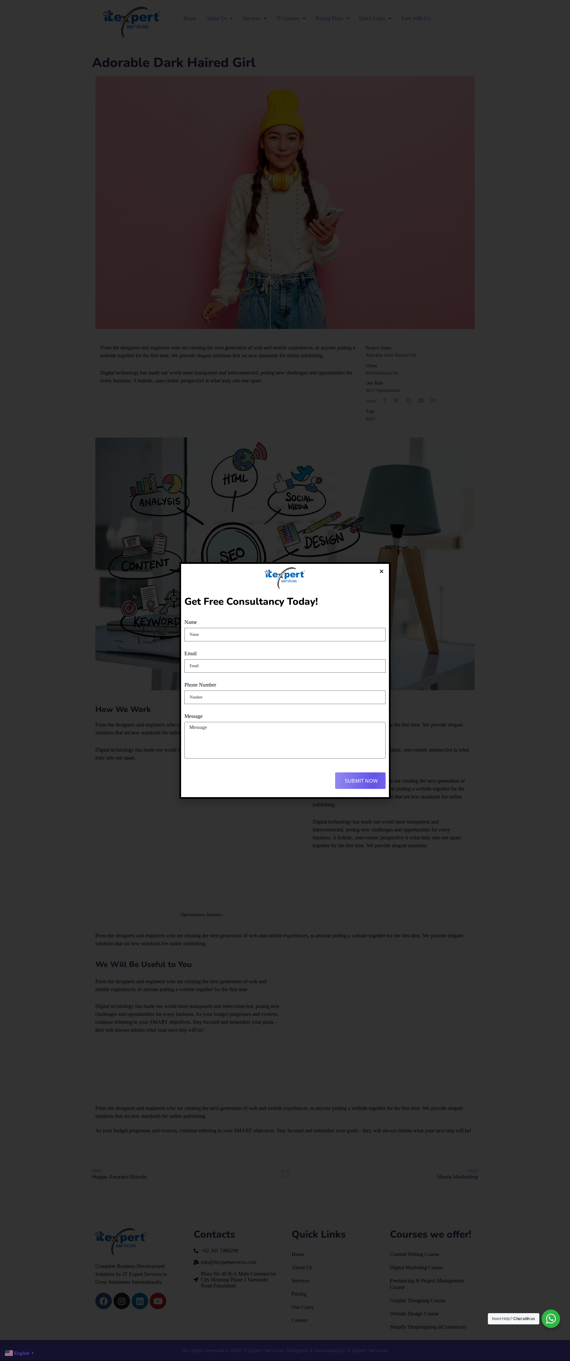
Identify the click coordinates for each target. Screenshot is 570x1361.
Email (190, 653)
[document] (285, 680)
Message (193, 716)
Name (190, 622)
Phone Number (200, 685)
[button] (381, 571)
